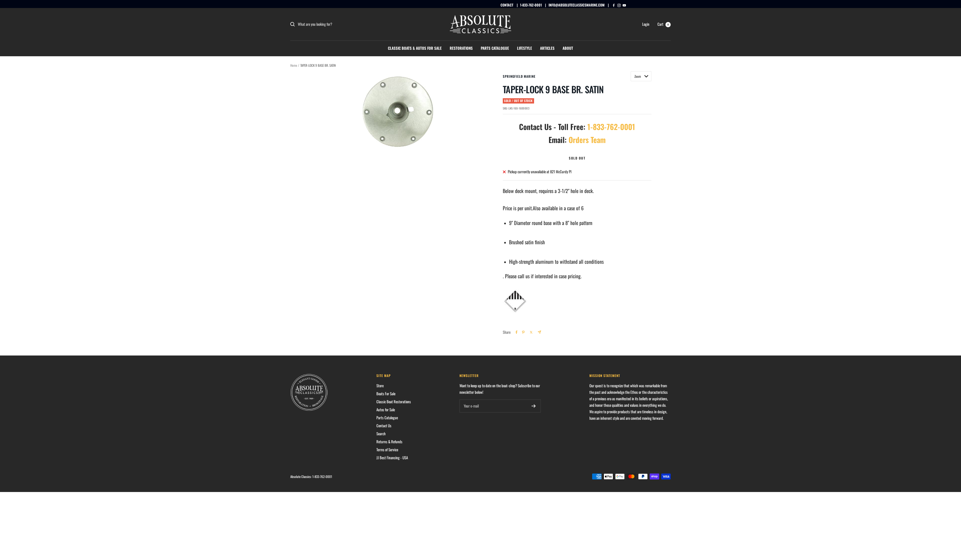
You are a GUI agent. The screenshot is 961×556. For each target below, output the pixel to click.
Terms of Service (387, 449)
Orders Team (587, 139)
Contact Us (383, 425)
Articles (547, 48)
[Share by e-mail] (539, 332)
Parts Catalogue (495, 48)
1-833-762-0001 (531, 5)
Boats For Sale (385, 393)
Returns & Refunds (389, 441)
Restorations (461, 48)
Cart (663, 24)
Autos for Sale (385, 409)
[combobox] (335, 24)
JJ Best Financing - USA (392, 457)
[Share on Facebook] (517, 332)
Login (645, 24)
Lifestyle (524, 48)
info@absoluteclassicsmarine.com (577, 5)
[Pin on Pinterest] (523, 332)
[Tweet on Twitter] (531, 332)
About (568, 48)
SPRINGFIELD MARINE (519, 76)
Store (380, 385)
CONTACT (507, 5)
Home (293, 65)
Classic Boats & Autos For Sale (415, 48)
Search (381, 433)
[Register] (534, 406)
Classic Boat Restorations (393, 401)
